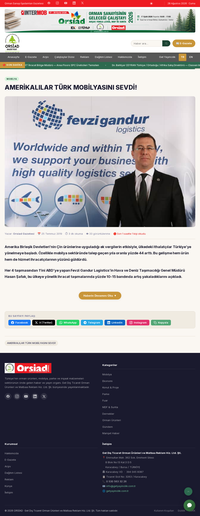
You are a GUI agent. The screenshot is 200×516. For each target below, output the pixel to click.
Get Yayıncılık (167, 56)
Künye (8, 486)
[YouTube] (65, 3)
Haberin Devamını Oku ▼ (100, 295)
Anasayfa (13, 56)
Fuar (105, 400)
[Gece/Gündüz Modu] (151, 3)
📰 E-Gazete (184, 43)
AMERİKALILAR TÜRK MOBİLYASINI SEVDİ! (31, 343)
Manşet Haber (111, 433)
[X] (82, 3)
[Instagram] (57, 3)
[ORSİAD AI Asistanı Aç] (189, 505)
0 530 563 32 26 (116, 481)
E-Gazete (31, 56)
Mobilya (107, 374)
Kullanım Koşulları (164, 510)
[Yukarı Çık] (188, 491)
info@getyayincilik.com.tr (121, 486)
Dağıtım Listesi (103, 56)
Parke (105, 394)
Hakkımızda (125, 56)
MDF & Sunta (110, 407)
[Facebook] (48, 3)
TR (182, 57)
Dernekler (108, 413)
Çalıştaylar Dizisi (64, 56)
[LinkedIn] (74, 3)
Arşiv (46, 56)
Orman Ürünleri (111, 420)
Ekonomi (107, 381)
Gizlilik (181, 510)
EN (191, 57)
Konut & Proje (110, 387)
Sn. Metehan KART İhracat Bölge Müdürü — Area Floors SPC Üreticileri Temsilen (51, 65)
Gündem (107, 426)
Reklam (84, 56)
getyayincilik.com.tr (117, 490)
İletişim (142, 56)
